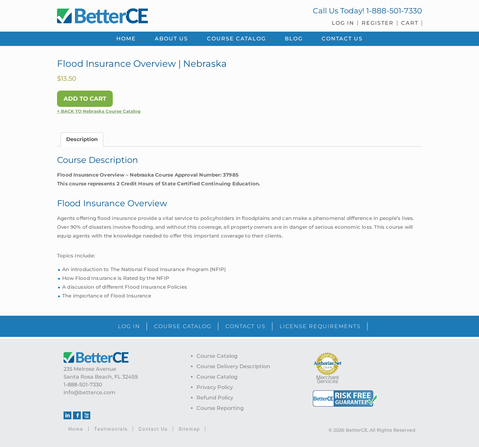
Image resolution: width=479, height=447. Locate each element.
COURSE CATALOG (182, 326)
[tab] (82, 139)
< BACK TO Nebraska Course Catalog (98, 111)
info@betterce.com (89, 392)
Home (75, 428)
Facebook (77, 415)
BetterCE (144, 14)
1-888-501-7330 (394, 10)
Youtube (86, 415)
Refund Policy (214, 398)
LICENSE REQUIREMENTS (320, 326)
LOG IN (129, 326)
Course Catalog (217, 356)
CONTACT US (245, 326)
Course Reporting (220, 408)
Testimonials (111, 428)
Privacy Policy (214, 387)
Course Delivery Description (233, 366)
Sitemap (189, 428)
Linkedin (67, 415)
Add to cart (85, 98)
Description (82, 139)
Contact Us (153, 428)
